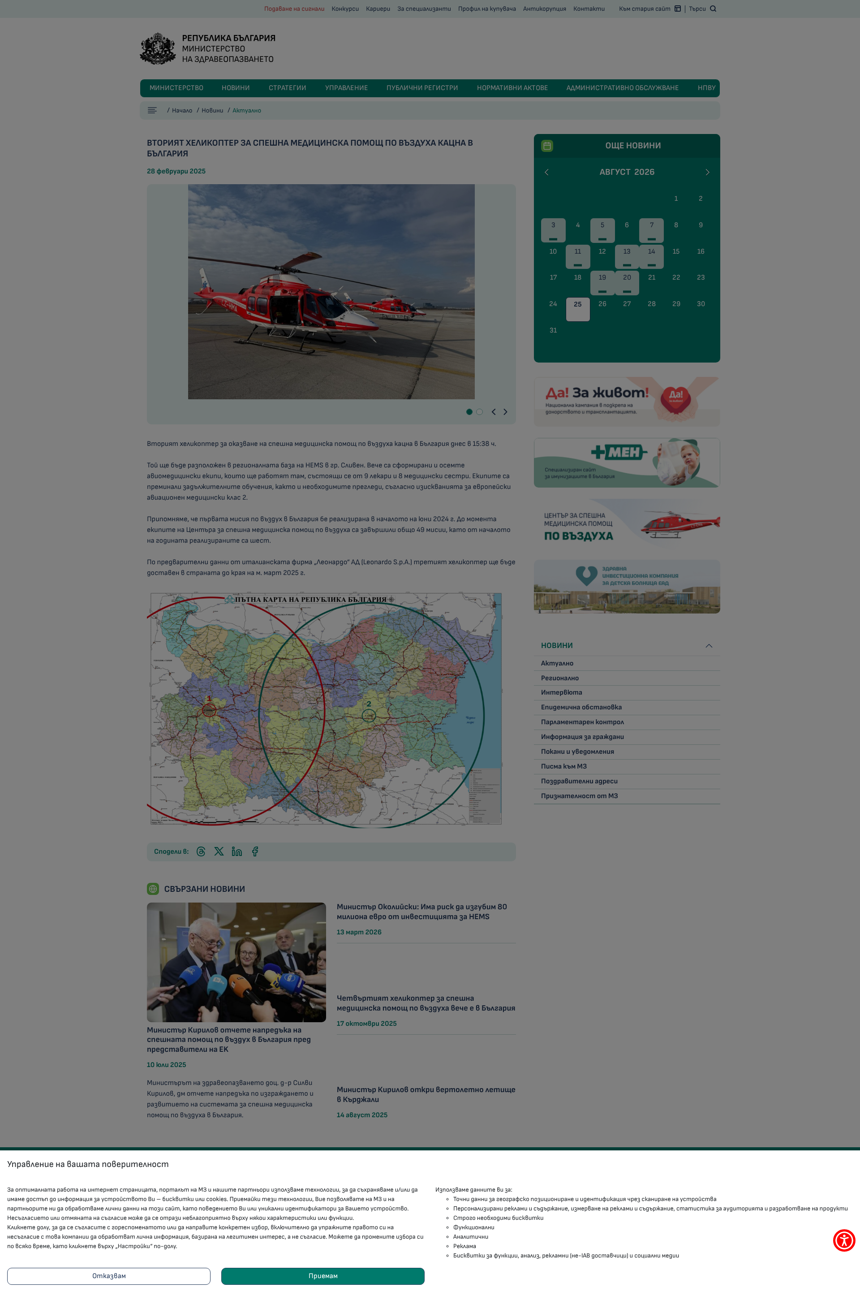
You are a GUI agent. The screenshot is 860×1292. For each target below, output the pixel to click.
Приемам (323, 1276)
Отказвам (109, 1276)
